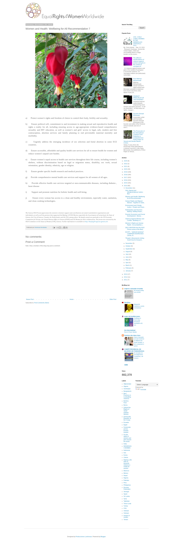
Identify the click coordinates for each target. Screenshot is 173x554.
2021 (126, 166)
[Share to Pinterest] (66, 227)
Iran (125, 453)
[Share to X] (62, 227)
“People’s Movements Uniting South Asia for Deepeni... (134, 239)
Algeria (126, 386)
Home (72, 299)
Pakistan (126, 480)
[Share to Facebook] (64, 227)
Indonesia (127, 450)
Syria (125, 499)
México (126, 473)
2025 (126, 161)
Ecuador (126, 422)
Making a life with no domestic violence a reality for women (128, 464)
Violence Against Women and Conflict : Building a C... (134, 219)
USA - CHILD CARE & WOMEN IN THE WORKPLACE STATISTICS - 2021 (138, 41)
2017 (126, 177)
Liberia (126, 457)
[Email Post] (53, 227)
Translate (143, 389)
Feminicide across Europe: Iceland (127, 429)
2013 (126, 274)
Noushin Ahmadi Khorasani (138, 114)
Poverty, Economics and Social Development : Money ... (135, 215)
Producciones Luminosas (84, 536)
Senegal (126, 491)
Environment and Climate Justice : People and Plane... (135, 206)
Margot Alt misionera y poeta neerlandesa (139, 306)
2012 (126, 277)
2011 (126, 280)
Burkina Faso (126, 401)
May (127, 260)
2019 (126, 172)
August (128, 251)
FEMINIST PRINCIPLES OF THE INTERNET (138, 97)
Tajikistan (127, 501)
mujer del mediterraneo (132, 316)
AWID (126, 365)
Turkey (126, 506)
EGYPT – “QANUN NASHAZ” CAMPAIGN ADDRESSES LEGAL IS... (134, 233)
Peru (125, 483)
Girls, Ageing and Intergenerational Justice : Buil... (134, 192)
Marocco (126, 471)
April (127, 262)
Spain (125, 494)
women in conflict (127, 516)
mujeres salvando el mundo (133, 289)
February (129, 268)
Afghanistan (127, 384)
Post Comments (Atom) (41, 303)
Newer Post (30, 299)
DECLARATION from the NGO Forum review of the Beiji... (134, 228)
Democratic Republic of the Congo (127, 418)
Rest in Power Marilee (130, 332)
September (129, 249)
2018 (126, 174)
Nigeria (126, 478)
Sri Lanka (127, 496)
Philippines (127, 485)
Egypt (125, 425)
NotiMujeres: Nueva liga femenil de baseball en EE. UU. (138, 321)
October (128, 246)
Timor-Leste (127, 503)
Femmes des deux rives (132, 335)
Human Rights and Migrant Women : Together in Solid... (135, 202)
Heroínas (127, 302)
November (129, 243)
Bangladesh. (128, 391)
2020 (126, 169)
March (128, 265)
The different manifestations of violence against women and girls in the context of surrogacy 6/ (139, 62)
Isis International (129, 330)
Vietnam (126, 511)
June (127, 257)
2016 (126, 180)
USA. (125, 508)
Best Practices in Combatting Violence (127, 396)
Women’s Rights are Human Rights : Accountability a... (134, 224)
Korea (125, 455)
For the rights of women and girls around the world (127, 438)
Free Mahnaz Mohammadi (137, 79)
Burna (125, 405)
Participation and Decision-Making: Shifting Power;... (134, 210)
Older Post (113, 299)
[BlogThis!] (60, 227)
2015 (126, 183)
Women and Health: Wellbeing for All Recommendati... (135, 197)
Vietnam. (126, 513)
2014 (126, 186)
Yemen (126, 519)
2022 (126, 164)
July (127, 254)
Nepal (125, 475)
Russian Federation (127, 488)
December (129, 188)
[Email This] (57, 227)
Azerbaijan (127, 389)
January (128, 271)
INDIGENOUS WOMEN (128, 447)
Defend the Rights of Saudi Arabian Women (127, 411)
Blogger (103, 536)
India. (125, 444)
